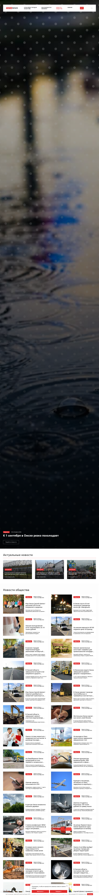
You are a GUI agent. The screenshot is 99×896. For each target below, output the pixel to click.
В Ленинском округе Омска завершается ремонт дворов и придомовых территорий (83, 672)
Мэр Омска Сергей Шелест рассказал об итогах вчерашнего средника (35, 605)
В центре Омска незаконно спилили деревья (36, 805)
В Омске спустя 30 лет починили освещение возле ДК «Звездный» (81, 605)
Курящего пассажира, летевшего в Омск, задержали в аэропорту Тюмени (82, 783)
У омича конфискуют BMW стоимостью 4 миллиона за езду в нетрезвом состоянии (36, 827)
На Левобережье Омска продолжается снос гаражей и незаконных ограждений (34, 761)
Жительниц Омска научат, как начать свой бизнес (83, 717)
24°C (82, 8)
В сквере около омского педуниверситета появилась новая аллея (34, 849)
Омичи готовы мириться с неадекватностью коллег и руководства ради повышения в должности (36, 739)
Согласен (90, 894)
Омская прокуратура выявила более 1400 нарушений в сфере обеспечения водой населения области (81, 762)
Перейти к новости (11, 542)
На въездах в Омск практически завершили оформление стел (82, 738)
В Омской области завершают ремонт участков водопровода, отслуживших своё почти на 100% (35, 717)
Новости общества (59, 8)
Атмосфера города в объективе (30, 8)
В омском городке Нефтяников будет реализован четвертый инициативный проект (34, 650)
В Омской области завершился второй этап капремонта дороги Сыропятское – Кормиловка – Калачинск (36, 673)
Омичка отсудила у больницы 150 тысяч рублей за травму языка (82, 804)
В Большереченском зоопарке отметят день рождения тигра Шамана (35, 871)
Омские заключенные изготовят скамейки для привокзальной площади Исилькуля (83, 650)
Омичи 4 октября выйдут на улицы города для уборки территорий (83, 849)
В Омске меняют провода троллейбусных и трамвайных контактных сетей (83, 694)
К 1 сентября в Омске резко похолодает (31, 535)
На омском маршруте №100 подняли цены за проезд (83, 628)
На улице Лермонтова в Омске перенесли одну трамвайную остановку (82, 826)
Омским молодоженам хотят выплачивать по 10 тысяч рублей (35, 627)
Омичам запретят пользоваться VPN (32, 783)
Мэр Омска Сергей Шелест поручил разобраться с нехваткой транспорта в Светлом (35, 694)
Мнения (70, 7)
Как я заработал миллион (46, 8)
